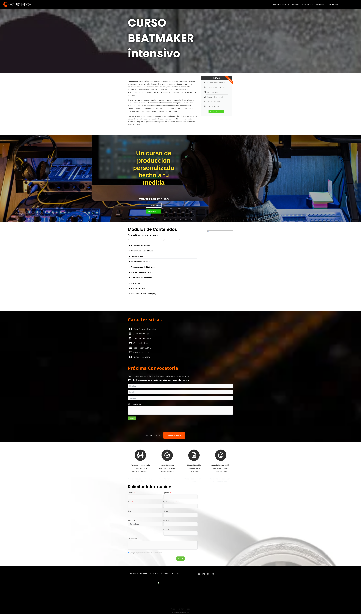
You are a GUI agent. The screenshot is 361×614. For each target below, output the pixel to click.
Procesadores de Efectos (141, 272)
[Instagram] (208, 574)
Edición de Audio (138, 288)
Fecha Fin (166, 529)
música (142, 92)
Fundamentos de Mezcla (141, 277)
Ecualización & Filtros (140, 261)
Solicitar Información (216, 112)
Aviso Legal (175, 609)
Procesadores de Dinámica (143, 267)
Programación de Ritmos (142, 251)
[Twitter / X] (213, 574)
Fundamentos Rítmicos (141, 245)
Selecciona (131, 520)
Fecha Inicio (167, 520)
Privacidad (185, 609)
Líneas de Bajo (137, 256)
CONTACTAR (175, 573)
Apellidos (166, 493)
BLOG (166, 573)
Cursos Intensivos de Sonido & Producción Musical (221, 480)
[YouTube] (199, 574)
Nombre (130, 493)
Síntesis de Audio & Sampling (144, 294)
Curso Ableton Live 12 (167, 479)
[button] (288, 4)
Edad (129, 511)
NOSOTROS (157, 573)
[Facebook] (203, 574)
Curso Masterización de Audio (194, 480)
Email (129, 502)
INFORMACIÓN (145, 573)
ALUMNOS (134, 573)
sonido (175, 92)
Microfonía (135, 283)
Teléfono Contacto (169, 502)
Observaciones (134, 404)
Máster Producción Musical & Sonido (140, 480)
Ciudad (165, 511)
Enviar (132, 418)
